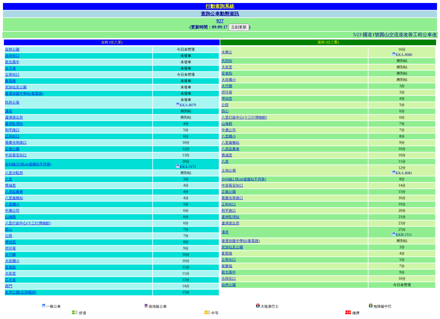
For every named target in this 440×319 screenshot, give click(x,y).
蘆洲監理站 (14, 124)
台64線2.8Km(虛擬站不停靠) (243, 179)
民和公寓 (12, 102)
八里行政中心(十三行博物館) (28, 223)
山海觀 (10, 217)
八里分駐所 (14, 173)
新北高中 (12, 62)
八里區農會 (14, 192)
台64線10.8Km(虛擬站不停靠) (28, 164)
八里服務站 (14, 198)
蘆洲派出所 (14, 117)
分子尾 (10, 68)
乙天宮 (10, 280)
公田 (8, 236)
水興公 (226, 52)
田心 (8, 229)
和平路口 (12, 130)
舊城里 (10, 185)
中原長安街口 (16, 155)
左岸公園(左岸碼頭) (20, 292)
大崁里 (10, 273)
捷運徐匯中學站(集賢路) (24, 93)
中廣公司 (12, 210)
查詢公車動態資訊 (220, 13)
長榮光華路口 (16, 142)
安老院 (10, 267)
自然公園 (12, 49)
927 (220, 20)
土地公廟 (228, 170)
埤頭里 (10, 242)
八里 (8, 179)
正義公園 (12, 149)
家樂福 (226, 266)
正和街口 (12, 136)
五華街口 (12, 74)
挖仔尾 (10, 248)
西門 (8, 286)
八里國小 (12, 204)
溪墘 (8, 111)
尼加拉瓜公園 (16, 87)
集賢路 (10, 81)
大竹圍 (10, 255)
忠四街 (226, 61)
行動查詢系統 (220, 6)
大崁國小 (12, 261)
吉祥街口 (12, 56)
